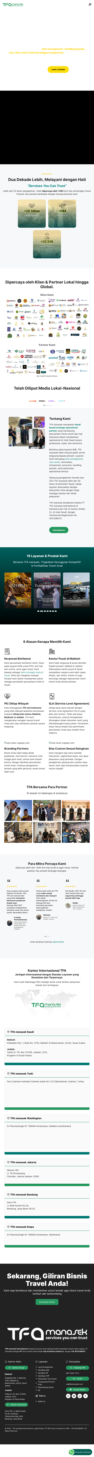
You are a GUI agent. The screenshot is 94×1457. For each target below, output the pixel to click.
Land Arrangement (45, 1367)
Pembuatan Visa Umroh (47, 1379)
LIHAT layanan (58, 69)
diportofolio (58, 942)
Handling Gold (43, 1370)
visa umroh (54, 462)
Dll (39, 1390)
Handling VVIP (43, 1376)
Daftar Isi (41, 1401)
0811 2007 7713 (72, 1373)
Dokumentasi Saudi (45, 1387)
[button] (44, 405)
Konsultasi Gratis (47, 1302)
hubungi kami (35, 69)
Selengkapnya (59, 530)
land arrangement (52, 48)
